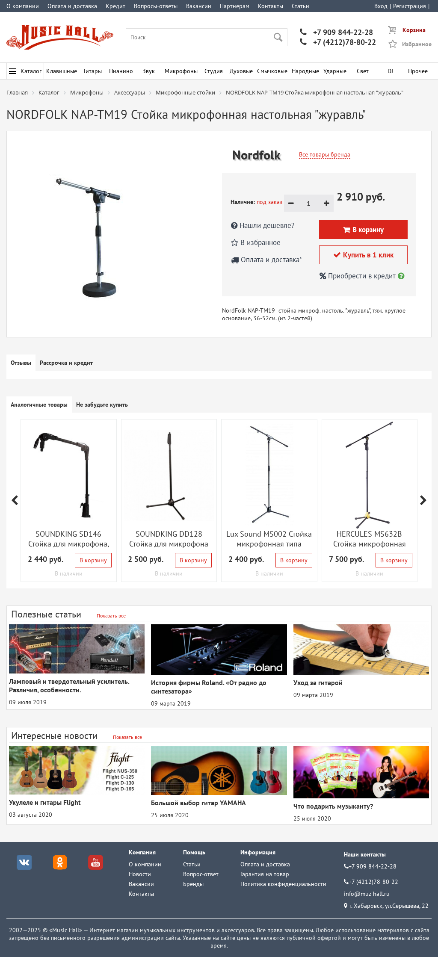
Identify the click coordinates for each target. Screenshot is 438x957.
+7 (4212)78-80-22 (338, 42)
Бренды (193, 884)
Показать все (111, 615)
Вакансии (198, 6)
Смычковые (272, 71)
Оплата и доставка (72, 6)
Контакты (270, 6)
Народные (305, 71)
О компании (22, 6)
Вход (381, 6)
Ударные (334, 71)
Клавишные (61, 71)
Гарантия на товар (264, 874)
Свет (363, 71)
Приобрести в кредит (362, 276)
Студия (213, 71)
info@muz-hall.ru (367, 894)
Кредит (115, 6)
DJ (390, 71)
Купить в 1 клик (363, 255)
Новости (140, 874)
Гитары (93, 71)
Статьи (300, 6)
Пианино (121, 71)
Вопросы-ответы (156, 6)
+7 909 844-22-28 (336, 32)
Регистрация (409, 6)
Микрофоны (181, 71)
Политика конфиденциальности (283, 884)
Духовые (241, 71)
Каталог (31, 71)
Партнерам (234, 6)
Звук (148, 71)
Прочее (418, 71)
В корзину (93, 560)
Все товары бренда (324, 154)
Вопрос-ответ (201, 874)
